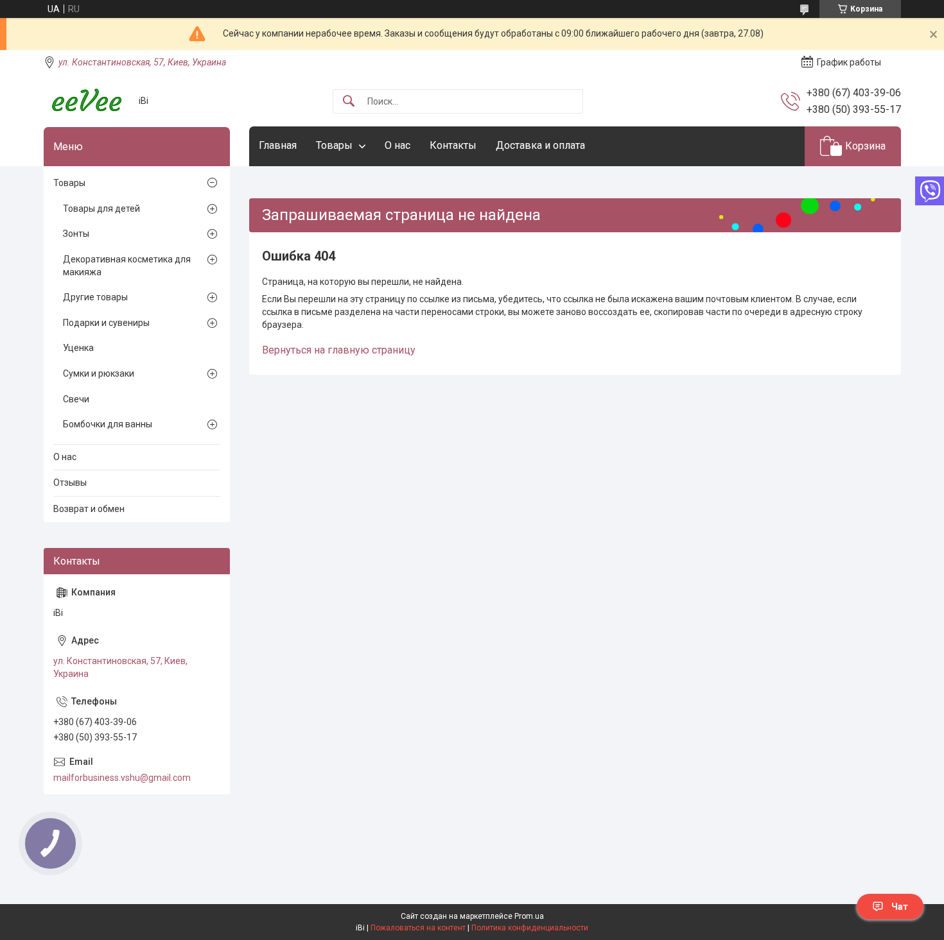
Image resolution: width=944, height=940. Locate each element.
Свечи (76, 399)
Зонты (76, 233)
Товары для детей (101, 208)
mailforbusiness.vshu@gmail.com (122, 778)
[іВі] (86, 101)
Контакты (453, 145)
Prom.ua (529, 916)
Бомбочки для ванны (107, 424)
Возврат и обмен (89, 509)
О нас (397, 145)
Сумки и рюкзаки (98, 373)
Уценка (78, 348)
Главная (278, 145)
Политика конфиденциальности (529, 927)
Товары (334, 145)
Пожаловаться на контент (418, 927)
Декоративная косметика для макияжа (127, 265)
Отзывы (70, 482)
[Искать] (349, 102)
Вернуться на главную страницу (338, 350)
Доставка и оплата (540, 145)
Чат (899, 907)
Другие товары (95, 297)
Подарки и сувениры (106, 323)
